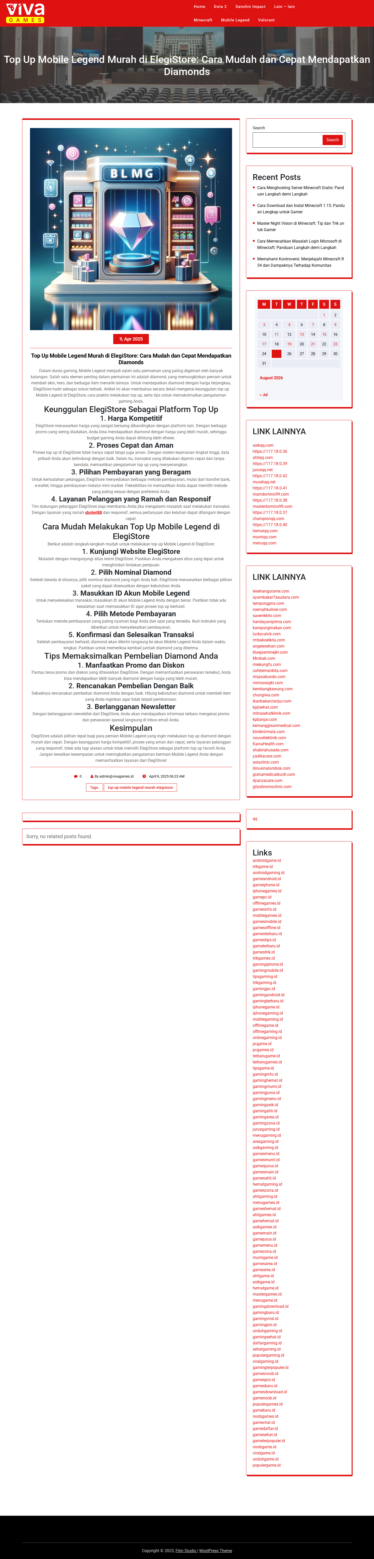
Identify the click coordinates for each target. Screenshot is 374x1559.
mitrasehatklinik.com (271, 713)
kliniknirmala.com (269, 731)
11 (277, 334)
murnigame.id (265, 1257)
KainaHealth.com (268, 743)
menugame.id (265, 1300)
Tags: (94, 787)
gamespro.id (264, 1379)
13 (302, 334)
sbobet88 (93, 512)
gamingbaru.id (266, 1312)
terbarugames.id (267, 1062)
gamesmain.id (265, 1172)
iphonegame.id (266, 1007)
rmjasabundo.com (269, 676)
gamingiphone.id (268, 964)
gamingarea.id (266, 1117)
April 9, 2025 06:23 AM (166, 776)
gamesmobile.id (267, 921)
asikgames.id (265, 1227)
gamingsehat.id (267, 1337)
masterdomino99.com (272, 506)
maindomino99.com (271, 494)
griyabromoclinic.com (272, 786)
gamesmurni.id (266, 1159)
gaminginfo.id (265, 1074)
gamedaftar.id (265, 1428)
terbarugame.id (266, 1056)
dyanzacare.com (267, 780)
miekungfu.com (267, 664)
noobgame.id (264, 1446)
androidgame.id (267, 860)
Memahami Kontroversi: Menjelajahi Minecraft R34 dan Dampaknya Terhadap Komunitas (300, 262)
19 (289, 344)
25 (277, 354)
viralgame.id (264, 1453)
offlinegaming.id (267, 1031)
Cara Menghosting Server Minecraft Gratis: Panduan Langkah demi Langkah (300, 190)
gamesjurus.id (265, 1165)
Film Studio (186, 1550)
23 (335, 344)
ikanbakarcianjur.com (272, 701)
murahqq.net (264, 482)
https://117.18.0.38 (270, 500)
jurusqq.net (263, 469)
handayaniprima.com (272, 621)
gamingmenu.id (267, 1098)
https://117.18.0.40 (270, 524)
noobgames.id (265, 1416)
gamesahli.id (264, 1178)
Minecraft (203, 20)
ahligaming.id (265, 1196)
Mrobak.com (264, 658)
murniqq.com (265, 537)
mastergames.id (267, 1294)
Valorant (266, 20)
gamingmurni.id (267, 1086)
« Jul (264, 394)
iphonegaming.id (268, 1013)
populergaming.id (268, 1355)
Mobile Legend (235, 20)
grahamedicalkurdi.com (274, 774)
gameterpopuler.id (269, 1440)
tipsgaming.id (265, 976)
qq (255, 818)
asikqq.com (263, 445)
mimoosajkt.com (268, 682)
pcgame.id (262, 1043)
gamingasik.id (265, 1104)
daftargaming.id (267, 1343)
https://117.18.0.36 (270, 451)
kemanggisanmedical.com (276, 725)
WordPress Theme (215, 1550)
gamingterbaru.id (268, 1001)
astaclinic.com (266, 762)
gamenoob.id (264, 1398)
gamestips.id (264, 939)
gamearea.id (264, 1269)
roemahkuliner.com (270, 609)
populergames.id (268, 1404)
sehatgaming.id (267, 1349)
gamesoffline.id (266, 927)
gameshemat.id (267, 1208)
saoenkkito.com (267, 615)
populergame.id (267, 1465)
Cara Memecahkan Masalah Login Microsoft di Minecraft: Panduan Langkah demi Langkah (299, 244)
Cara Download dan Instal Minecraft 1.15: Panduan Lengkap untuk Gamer (301, 208)
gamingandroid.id (268, 994)
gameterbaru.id (266, 946)
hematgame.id (266, 1288)
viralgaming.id (265, 1361)
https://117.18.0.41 (270, 488)
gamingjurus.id (266, 1092)
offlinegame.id (265, 1025)
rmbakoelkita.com (269, 640)
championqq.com (268, 518)
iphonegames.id (267, 891)
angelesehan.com (268, 646)
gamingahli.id (265, 1110)
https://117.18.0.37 (270, 512)
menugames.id (266, 1202)
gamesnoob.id (265, 1373)
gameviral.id (264, 1422)
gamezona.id (264, 1251)
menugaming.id (267, 1135)
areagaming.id (266, 1141)
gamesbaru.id (265, 1385)
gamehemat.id (266, 1220)
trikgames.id (264, 958)
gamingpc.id (264, 988)
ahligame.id (263, 1275)
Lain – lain (284, 6)
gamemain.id (264, 1233)
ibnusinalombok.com (272, 768)
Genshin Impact (251, 6)
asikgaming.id (265, 1147)
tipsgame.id (263, 1068)
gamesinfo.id (264, 909)
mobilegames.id (267, 915)
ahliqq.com (263, 457)
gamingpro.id (265, 1324)
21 (313, 344)
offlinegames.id (266, 903)
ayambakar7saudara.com (276, 597)
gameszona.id (265, 1190)
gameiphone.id (266, 884)
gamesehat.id (265, 1434)
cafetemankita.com (270, 670)
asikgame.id (264, 1282)
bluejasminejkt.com (270, 652)
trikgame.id (263, 866)
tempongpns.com (268, 603)
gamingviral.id (265, 1318)
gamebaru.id (264, 1410)
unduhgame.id (266, 1459)
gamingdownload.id (271, 1306)
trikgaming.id (264, 982)
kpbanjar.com (265, 719)
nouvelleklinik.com (269, 737)
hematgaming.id (267, 1184)
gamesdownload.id (270, 1391)
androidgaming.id (268, 872)
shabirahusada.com (271, 750)
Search (259, 127)
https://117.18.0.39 (270, 463)
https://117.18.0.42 (270, 475)
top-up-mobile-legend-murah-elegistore (140, 787)
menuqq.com (264, 543)
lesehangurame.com (271, 591)
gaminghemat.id (267, 1080)
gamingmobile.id (268, 970)
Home (199, 6)
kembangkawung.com (273, 688)
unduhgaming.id (267, 1330)
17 (264, 344)
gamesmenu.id (266, 1153)
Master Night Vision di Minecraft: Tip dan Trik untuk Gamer (300, 226)
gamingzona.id (266, 1123)
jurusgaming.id (266, 1129)
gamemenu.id (265, 1245)
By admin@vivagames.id (114, 776)
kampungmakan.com (272, 627)
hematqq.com (265, 530)
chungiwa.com (266, 695)
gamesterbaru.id (267, 933)
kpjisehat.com (265, 707)
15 (324, 334)
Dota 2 (220, 6)
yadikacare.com (267, 756)
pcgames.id (263, 1049)
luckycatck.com (267, 633)
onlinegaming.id (267, 1037)
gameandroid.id (267, 878)
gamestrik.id (264, 952)
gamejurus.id (264, 1239)
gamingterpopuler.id (271, 1367)
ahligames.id (264, 1214)
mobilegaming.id (268, 1019)
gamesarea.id (265, 1263)
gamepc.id (262, 897)
